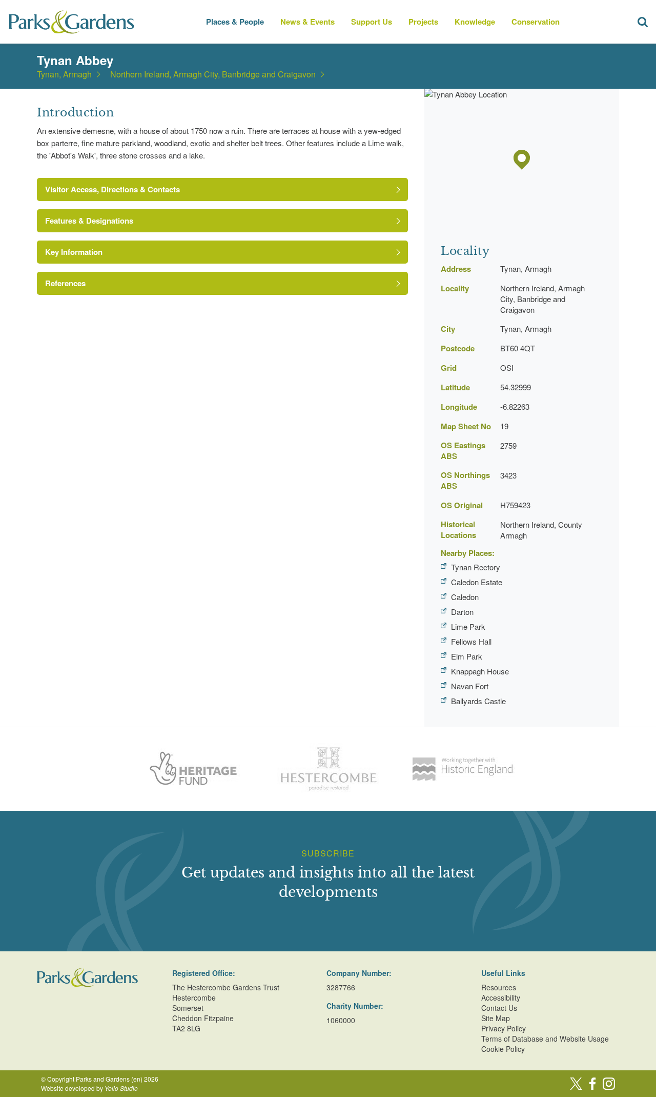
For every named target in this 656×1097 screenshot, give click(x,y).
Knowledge (475, 21)
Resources (498, 987)
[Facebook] (592, 1084)
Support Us (371, 21)
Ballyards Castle (478, 700)
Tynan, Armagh (64, 74)
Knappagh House (480, 671)
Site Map (495, 1018)
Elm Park (466, 656)
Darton (462, 611)
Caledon (465, 596)
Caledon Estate (476, 581)
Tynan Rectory (475, 567)
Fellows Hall (471, 641)
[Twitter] (576, 1084)
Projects (423, 21)
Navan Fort (469, 686)
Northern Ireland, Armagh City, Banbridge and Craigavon (213, 74)
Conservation (535, 21)
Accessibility (500, 997)
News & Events (307, 21)
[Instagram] (609, 1084)
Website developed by (89, 1088)
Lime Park (468, 626)
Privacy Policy (503, 1028)
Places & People (235, 21)
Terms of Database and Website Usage (545, 1038)
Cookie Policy (503, 1049)
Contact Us (499, 1008)
